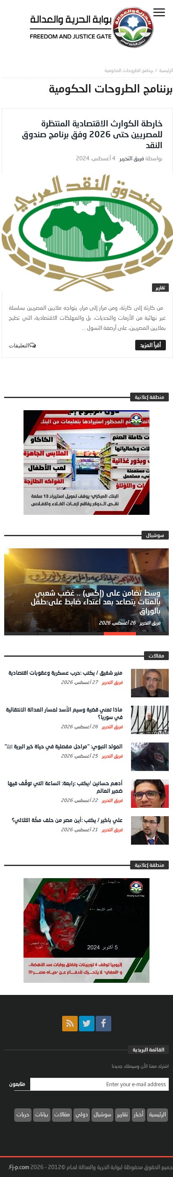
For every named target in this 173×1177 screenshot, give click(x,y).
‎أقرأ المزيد (150, 345)
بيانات (41, 1114)
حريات (22, 1114)
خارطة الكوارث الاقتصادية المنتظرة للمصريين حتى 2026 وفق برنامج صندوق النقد (92, 134)
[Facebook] (103, 1023)
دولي (82, 1114)
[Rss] (70, 1023)
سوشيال (102, 1114)
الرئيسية (157, 1114)
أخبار (138, 1114)
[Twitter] (86, 1023)
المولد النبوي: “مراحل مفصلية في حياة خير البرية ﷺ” (64, 746)
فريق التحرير (132, 158)
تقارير (160, 287)
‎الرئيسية (166, 70)
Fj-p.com (19, 1167)
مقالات (62, 1114)
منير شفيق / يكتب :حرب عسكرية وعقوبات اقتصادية (65, 672)
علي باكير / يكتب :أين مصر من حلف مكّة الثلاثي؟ (67, 820)
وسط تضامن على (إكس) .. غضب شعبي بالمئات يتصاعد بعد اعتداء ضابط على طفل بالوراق (95, 602)
